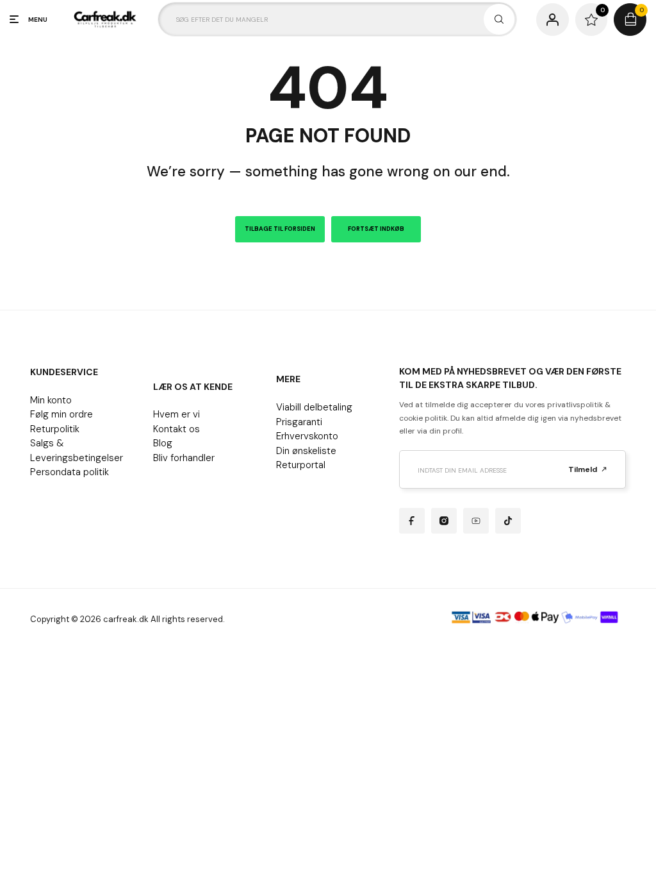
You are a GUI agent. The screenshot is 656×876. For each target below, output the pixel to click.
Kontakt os (176, 429)
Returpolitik (54, 429)
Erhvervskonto (307, 436)
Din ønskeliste (306, 450)
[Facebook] (412, 521)
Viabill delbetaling (314, 407)
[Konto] (552, 19)
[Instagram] (444, 521)
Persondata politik (69, 472)
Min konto (51, 400)
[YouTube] (476, 521)
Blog (162, 443)
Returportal (300, 465)
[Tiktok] (508, 521)
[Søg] (499, 19)
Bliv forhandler (184, 457)
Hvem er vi (176, 414)
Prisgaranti (299, 422)
